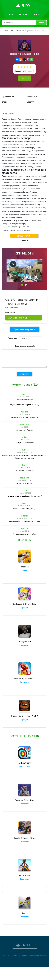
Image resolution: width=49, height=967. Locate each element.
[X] (24, 59)
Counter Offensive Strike (24, 838)
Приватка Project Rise (24, 800)
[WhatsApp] (31, 59)
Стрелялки (24, 804)
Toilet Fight (24, 566)
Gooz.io (25, 913)
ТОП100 (36, 14)
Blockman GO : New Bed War (24, 604)
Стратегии (24, 682)
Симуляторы (24, 766)
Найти (41, 22)
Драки (24, 570)
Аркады (24, 607)
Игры (11, 14)
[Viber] (28, 59)
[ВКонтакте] (17, 59)
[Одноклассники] (20, 59)
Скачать (25, 78)
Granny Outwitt (24, 641)
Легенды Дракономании (24, 678)
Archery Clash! (25, 763)
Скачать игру (16, 317)
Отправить (24, 374)
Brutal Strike (24, 875)
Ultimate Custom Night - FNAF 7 (24, 716)
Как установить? (11, 307)
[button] (22, 285)
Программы (23, 14)
